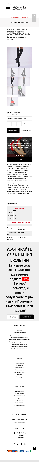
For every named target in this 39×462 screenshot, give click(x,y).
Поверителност (19, 363)
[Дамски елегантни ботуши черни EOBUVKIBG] (19, 56)
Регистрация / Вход (18, 9)
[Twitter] (20, 237)
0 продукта (19, 7)
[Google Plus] (25, 237)
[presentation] (19, 159)
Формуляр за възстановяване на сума (19, 339)
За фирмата (19, 365)
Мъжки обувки (20, 393)
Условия (19, 330)
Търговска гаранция (19, 372)
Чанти (19, 398)
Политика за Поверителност (20, 346)
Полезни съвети (19, 370)
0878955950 (20, 437)
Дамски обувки (19, 391)
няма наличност (13, 130)
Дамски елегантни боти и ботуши (19, 22)
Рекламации (19, 377)
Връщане (19, 374)
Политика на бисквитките (19, 344)
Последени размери (19, 405)
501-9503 (13, 114)
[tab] (19, 159)
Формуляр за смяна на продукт (19, 337)
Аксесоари (19, 400)
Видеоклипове (20, 402)
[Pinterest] (22, 237)
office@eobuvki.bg (20, 432)
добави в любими (26, 130)
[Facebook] (18, 237)
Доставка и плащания (19, 332)
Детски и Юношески (19, 395)
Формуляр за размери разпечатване (19, 222)
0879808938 (20, 435)
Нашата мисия (19, 367)
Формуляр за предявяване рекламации (19, 335)
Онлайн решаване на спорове (19, 348)
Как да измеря (19, 208)
